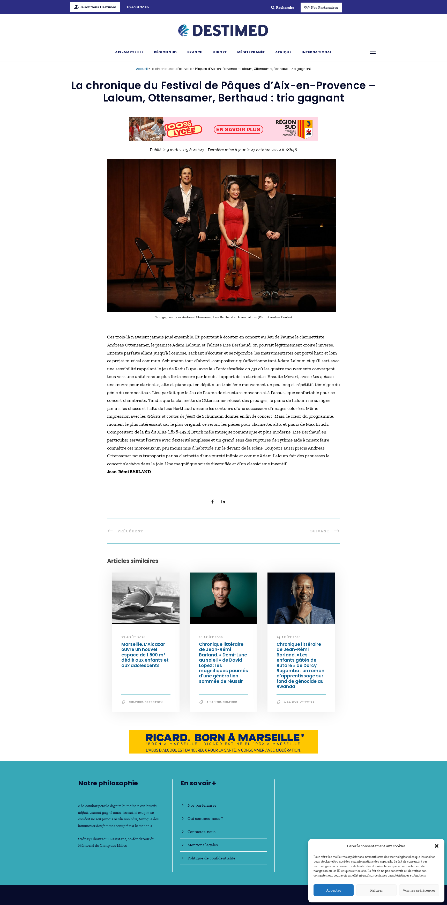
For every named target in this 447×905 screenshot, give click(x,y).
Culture (136, 702)
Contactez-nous (201, 831)
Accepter (333, 890)
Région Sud (165, 52)
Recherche (285, 7)
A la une (213, 702)
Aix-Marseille (129, 52)
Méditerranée (251, 52)
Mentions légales (203, 844)
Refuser (376, 890)
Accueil (142, 69)
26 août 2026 (211, 637)
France (194, 52)
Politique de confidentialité (211, 858)
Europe (219, 52)
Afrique (283, 52)
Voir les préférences (419, 890)
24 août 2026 (289, 637)
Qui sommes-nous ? (205, 818)
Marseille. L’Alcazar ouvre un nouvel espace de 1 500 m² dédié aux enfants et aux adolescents (145, 655)
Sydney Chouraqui (93, 839)
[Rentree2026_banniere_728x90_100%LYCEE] (223, 128)
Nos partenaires (202, 805)
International (317, 52)
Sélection (154, 702)
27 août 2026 (133, 637)
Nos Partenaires (324, 7)
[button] (436, 846)
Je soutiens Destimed (98, 7)
